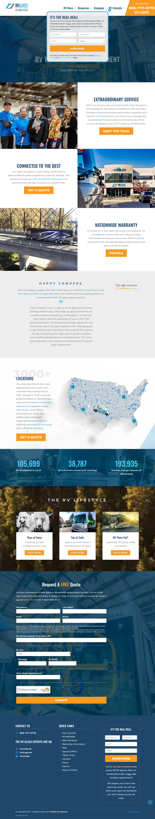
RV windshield (100, 116)
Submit (61, 700)
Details (116, 253)
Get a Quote (31, 437)
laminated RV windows (39, 424)
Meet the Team (116, 131)
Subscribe (121, 758)
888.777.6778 (30, 600)
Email (19, 617)
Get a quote (39, 190)
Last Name (68, 607)
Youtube (25, 756)
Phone (66, 617)
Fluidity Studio (22, 815)
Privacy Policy (133, 812)
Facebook (26, 749)
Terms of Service (66, 58)
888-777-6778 (28, 733)
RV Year (20, 650)
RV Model (53, 659)
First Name (21, 607)
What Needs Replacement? (29, 673)
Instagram (26, 752)
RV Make (22, 659)
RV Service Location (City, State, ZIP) (34, 636)
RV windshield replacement (49, 179)
